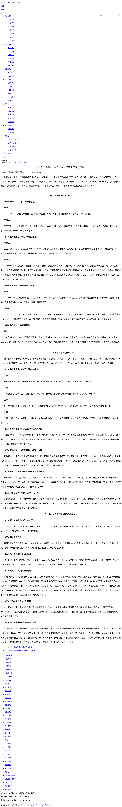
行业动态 (16, 162)
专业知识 (24, 162)
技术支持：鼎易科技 (44, 805)
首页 (9, 162)
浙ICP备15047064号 (30, 805)
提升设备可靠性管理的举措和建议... (26, 650)
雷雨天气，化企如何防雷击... (23, 647)
